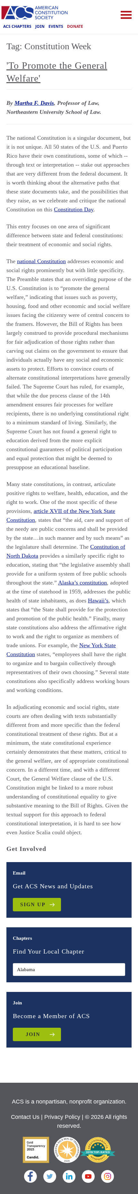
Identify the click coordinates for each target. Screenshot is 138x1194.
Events (55, 26)
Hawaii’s (98, 600)
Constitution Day (73, 209)
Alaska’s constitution (82, 582)
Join (40, 26)
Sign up (33, 904)
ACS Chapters (17, 26)
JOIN (33, 1034)
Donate (75, 26)
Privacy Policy (62, 1117)
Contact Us (25, 1117)
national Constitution (41, 261)
